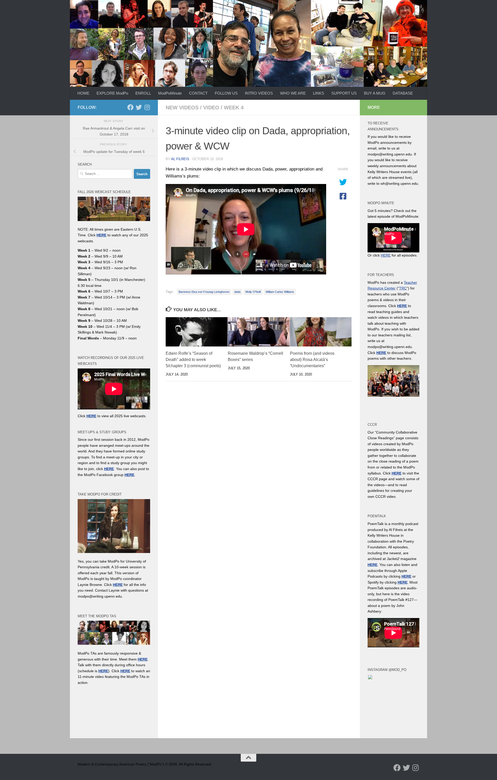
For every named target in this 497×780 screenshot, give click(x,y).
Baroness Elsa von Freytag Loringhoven (204, 291)
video (211, 107)
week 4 (234, 107)
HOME (83, 93)
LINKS (318, 93)
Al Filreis (180, 159)
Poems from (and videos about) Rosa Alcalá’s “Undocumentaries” (312, 359)
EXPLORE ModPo (112, 93)
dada (237, 291)
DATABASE (403, 93)
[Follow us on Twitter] (139, 107)
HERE (103, 671)
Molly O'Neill (253, 291)
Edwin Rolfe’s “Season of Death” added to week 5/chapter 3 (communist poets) (193, 359)
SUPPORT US (344, 93)
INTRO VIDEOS (259, 93)
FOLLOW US (226, 93)
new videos (182, 107)
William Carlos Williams (280, 291)
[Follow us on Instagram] (147, 107)
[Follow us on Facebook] (130, 107)
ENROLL (143, 93)
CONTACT (198, 93)
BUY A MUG (374, 93)
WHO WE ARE (293, 93)
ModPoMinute (170, 93)
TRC (403, 288)
